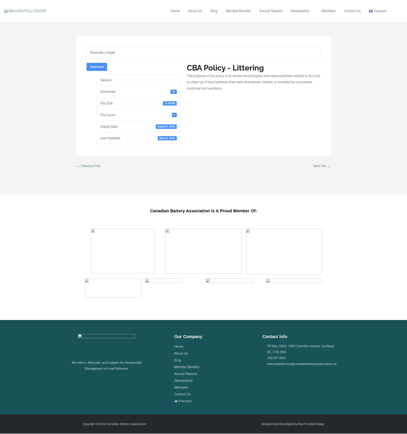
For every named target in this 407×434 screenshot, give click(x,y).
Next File (321, 166)
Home (178, 347)
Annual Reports (185, 374)
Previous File (88, 166)
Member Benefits (186, 367)
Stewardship (183, 381)
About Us (181, 353)
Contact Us (182, 394)
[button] (397, 11)
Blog (177, 360)
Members (181, 387)
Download (96, 67)
